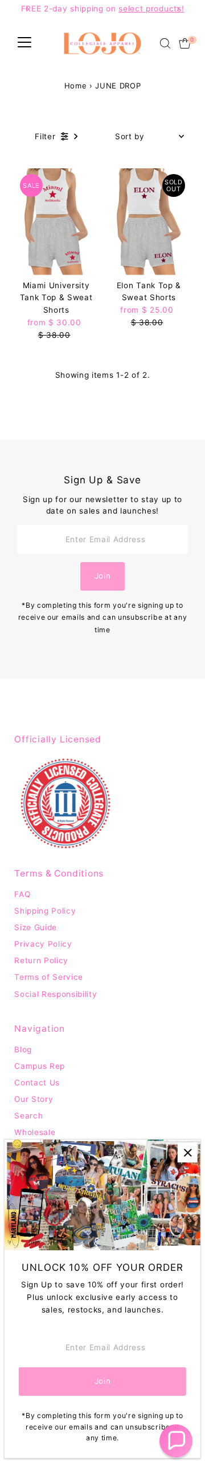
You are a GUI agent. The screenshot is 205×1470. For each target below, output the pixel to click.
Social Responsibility (55, 994)
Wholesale (34, 1132)
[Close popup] (188, 1152)
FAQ (22, 894)
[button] (175, 1440)
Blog (23, 1049)
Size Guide (35, 927)
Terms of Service (48, 977)
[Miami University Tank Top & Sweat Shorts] (56, 221)
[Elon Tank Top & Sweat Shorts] (149, 221)
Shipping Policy (45, 910)
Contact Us (37, 1082)
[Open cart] (185, 43)
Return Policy (41, 960)
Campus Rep (39, 1066)
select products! (151, 8)
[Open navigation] (24, 43)
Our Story (33, 1099)
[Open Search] (165, 43)
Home (75, 85)
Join (103, 575)
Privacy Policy (43, 943)
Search (28, 1115)
